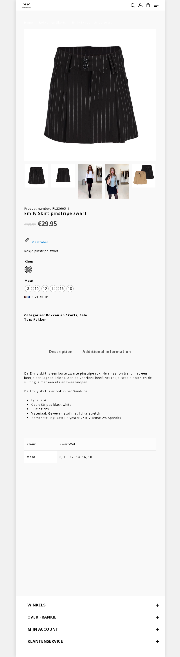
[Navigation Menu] (156, 5)
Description (61, 351)
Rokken (40, 319)
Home (28, 22)
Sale (83, 315)
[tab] (61, 352)
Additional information (107, 351)
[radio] (28, 269)
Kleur (29, 261)
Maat (29, 280)
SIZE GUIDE (41, 297)
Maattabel (39, 242)
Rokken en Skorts (52, 22)
